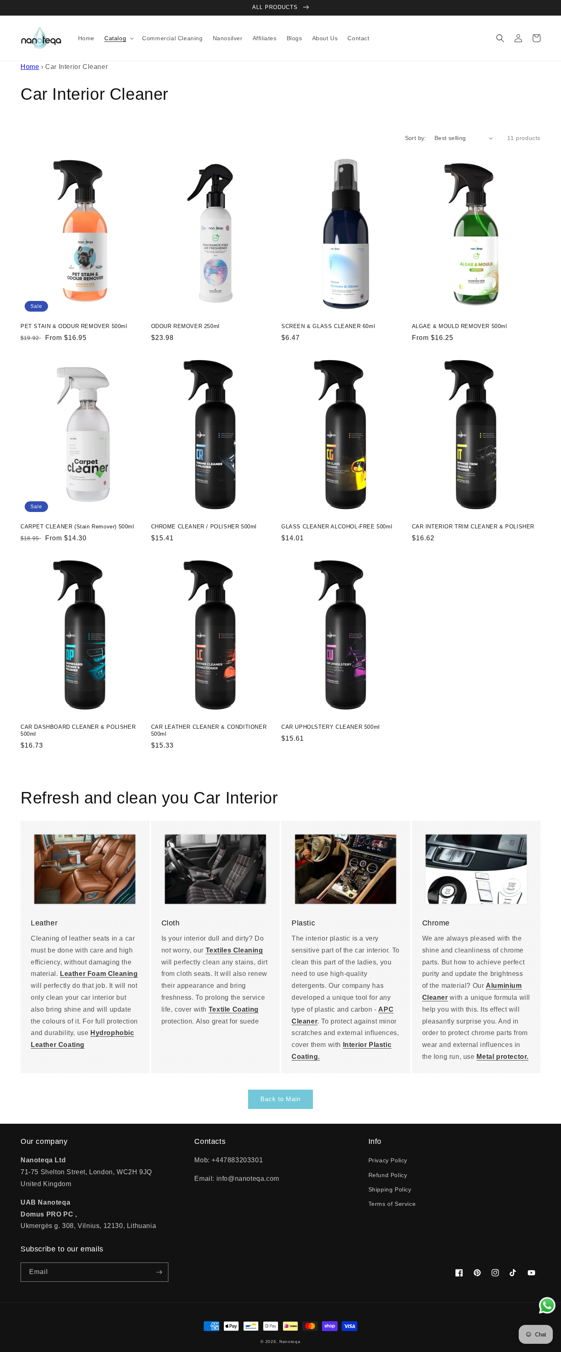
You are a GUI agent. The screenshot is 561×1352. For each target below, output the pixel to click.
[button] (118, 38)
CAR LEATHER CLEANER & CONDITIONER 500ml (209, 730)
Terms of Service (392, 1204)
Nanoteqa (290, 1341)
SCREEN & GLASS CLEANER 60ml (328, 326)
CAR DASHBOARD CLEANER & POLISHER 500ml (78, 730)
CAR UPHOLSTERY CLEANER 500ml (330, 727)
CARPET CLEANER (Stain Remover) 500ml (77, 526)
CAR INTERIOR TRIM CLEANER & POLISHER (473, 526)
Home (30, 66)
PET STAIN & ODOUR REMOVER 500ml (74, 326)
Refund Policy (387, 1175)
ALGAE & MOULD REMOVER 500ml (459, 326)
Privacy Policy (387, 1160)
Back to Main (280, 1098)
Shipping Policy (390, 1189)
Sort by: (415, 138)
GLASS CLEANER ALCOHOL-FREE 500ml (336, 526)
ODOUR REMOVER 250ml (185, 326)
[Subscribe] (159, 1272)
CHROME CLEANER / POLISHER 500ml (204, 526)
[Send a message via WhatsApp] (547, 1305)
